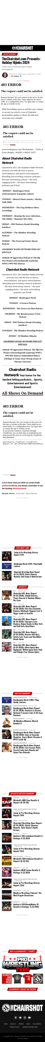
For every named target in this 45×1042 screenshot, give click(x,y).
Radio (28, 1024)
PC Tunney (15, 76)
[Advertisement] (22, 22)
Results (13, 1024)
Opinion (21, 1024)
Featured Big (32, 493)
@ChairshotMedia (9, 485)
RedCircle (12, 144)
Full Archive (37, 1024)
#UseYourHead (19, 488)
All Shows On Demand (22, 393)
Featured (20, 493)
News (6, 1024)
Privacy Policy (15, 1027)
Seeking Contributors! (30, 1027)
